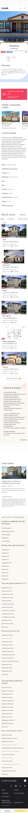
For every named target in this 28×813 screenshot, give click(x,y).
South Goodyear (6, 541)
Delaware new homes (7, 658)
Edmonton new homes (8, 704)
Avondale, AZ (5, 549)
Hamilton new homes (7, 707)
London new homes (7, 713)
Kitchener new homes (7, 710)
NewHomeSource (6, 802)
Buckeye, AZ (5, 553)
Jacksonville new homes (8, 610)
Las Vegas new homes (7, 614)
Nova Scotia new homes (8, 754)
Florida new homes (7, 664)
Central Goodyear (13, 168)
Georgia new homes (7, 667)
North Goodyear (6, 534)
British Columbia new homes (9, 738)
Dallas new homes (6, 600)
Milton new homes (7, 717)
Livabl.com (4, 506)
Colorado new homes (7, 651)
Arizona (9, 517)
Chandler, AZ (5, 556)
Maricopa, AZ (5, 566)
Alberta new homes (7, 735)
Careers (16, 790)
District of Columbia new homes (10, 661)
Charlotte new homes (7, 594)
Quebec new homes (7, 767)
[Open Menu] (25, 8)
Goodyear (10, 72)
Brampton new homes (7, 691)
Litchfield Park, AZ (7, 563)
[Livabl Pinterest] (24, 786)
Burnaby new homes (7, 694)
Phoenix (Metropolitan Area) (19, 517)
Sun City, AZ (5, 572)
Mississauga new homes (8, 720)
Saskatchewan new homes (9, 771)
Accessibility (5, 793)
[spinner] (20, 8)
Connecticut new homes (8, 654)
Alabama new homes (7, 635)
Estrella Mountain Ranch (8, 531)
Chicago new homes (7, 597)
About (3, 790)
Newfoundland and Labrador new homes (12, 748)
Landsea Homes (14, 48)
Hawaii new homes (7, 671)
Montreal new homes (7, 723)
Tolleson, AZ (5, 579)
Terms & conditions (19, 793)
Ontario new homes (7, 761)
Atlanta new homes (7, 587)
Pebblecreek (5, 538)
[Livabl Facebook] (20, 786)
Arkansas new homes (7, 645)
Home (3, 517)
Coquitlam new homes (8, 700)
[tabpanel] (14, 302)
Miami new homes (7, 620)
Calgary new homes (7, 697)
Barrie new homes (6, 687)
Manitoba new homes (7, 741)
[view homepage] (5, 8)
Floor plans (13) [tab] (11, 219)
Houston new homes (7, 607)
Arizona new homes (7, 641)
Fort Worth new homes (8, 604)
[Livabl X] (11, 786)
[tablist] (14, 219)
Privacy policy (5, 796)
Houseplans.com (18, 802)
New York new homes (7, 623)
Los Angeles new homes (8, 617)
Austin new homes (7, 591)
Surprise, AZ (5, 576)
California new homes (7, 648)
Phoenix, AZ (5, 569)
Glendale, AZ (5, 559)
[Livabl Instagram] (15, 786)
